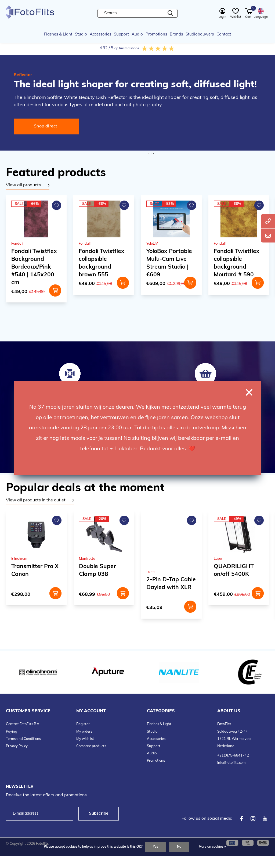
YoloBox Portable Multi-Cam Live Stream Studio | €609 (169, 263)
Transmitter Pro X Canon (35, 570)
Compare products (91, 746)
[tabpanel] (27, 185)
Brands (176, 35)
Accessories (100, 35)
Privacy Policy (17, 746)
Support (121, 35)
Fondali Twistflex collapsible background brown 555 (101, 263)
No (179, 846)
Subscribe (98, 814)
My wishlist (85, 739)
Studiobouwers (200, 35)
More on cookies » (212, 846)
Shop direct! (46, 126)
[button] (148, 153)
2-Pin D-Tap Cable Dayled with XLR (171, 583)
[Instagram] (253, 819)
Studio (81, 35)
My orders (84, 731)
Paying (11, 731)
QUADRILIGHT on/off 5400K (234, 570)
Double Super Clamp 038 (97, 570)
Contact (223, 35)
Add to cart (55, 290)
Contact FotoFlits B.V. (23, 724)
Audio (137, 35)
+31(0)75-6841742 (233, 755)
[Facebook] (241, 819)
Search (170, 13)
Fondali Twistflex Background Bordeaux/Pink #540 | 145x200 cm (34, 267)
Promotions (156, 35)
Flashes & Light (58, 35)
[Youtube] (265, 819)
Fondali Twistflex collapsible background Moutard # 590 (236, 263)
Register (83, 724)
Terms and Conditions (23, 739)
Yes (155, 846)
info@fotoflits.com (231, 763)
